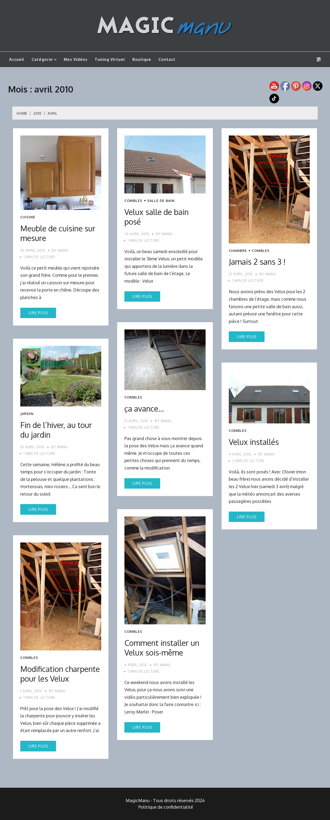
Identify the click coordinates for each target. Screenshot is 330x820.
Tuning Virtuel (110, 59)
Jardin (27, 413)
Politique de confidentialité (165, 807)
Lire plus (38, 312)
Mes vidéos (75, 59)
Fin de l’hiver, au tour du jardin (56, 430)
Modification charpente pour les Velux (60, 674)
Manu (63, 250)
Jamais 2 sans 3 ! (257, 262)
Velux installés (254, 442)
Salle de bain (161, 200)
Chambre (238, 250)
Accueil (16, 59)
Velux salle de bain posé (156, 217)
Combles (133, 200)
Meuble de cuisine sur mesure (57, 233)
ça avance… (144, 409)
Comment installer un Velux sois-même (161, 647)
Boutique (141, 59)
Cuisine (27, 217)
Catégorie (42, 59)
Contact (166, 59)
